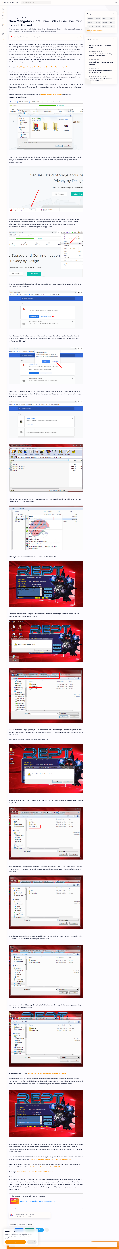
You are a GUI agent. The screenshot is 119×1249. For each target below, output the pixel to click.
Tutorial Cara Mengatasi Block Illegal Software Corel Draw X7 (101, 55)
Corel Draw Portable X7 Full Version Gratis (100, 46)
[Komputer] (93, 60)
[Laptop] (98, 60)
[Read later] (77, 37)
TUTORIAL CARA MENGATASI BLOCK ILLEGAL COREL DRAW (51, 1159)
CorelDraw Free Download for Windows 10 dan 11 (37, 1201)
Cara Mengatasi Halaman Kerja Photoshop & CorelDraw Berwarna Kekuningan (43, 67)
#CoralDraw (22, 1224)
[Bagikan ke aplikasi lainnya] (47, 1230)
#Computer (13, 1224)
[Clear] (49, 2)
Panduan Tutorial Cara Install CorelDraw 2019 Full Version (46, 1074)
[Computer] (93, 51)
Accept (16, 1242)
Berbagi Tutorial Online (11, 2)
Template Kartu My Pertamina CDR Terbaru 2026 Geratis (100, 80)
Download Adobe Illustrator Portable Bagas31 (101, 63)
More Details (31, 1242)
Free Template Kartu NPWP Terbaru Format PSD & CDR (100, 71)
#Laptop (30, 1224)
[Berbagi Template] (95, 68)
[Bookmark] (116, 2)
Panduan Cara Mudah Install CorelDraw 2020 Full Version (36, 1172)
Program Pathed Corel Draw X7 (51, 95)
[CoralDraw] (93, 43)
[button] (40, 1230)
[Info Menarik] (103, 76)
